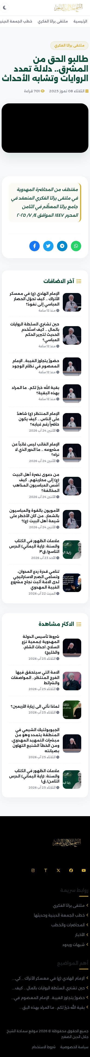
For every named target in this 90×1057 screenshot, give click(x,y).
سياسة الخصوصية (74, 1047)
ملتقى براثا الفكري (53, 21)
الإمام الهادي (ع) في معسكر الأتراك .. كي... (48, 978)
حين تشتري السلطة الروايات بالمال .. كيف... (48, 988)
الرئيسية (80, 21)
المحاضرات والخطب (68, 925)
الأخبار (80, 935)
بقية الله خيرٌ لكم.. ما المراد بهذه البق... (52, 1007)
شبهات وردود (73, 944)
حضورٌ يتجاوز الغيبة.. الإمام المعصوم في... (48, 998)
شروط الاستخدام (44, 1047)
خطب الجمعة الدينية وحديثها (59, 915)
